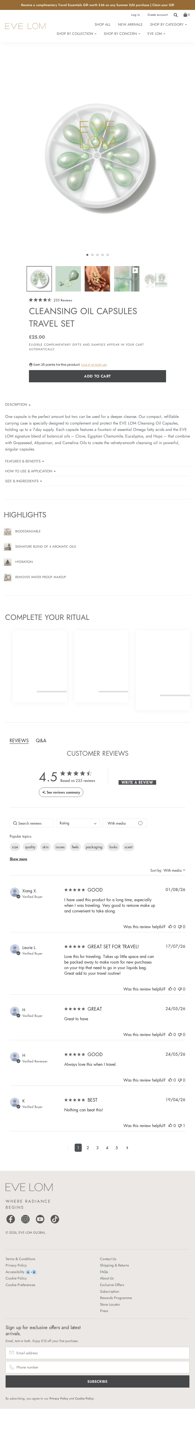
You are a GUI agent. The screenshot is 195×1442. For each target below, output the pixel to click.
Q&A (41, 740)
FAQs (104, 1271)
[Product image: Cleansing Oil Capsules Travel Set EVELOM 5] (156, 279)
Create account (158, 14)
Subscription (109, 1291)
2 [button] (88, 1147)
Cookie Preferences (20, 1284)
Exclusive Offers (112, 1284)
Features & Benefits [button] (23, 461)
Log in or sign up (94, 364)
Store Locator (110, 1304)
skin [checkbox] (45, 846)
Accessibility (15, 1271)
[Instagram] (25, 1223)
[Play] (97, 162)
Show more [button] (18, 859)
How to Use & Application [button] (28, 471)
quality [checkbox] (30, 846)
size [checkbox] (15, 846)
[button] (87, 255)
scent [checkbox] (128, 846)
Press (104, 1310)
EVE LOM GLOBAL (32, 1232)
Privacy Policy (16, 1265)
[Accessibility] (31, 1272)
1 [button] (78, 1147)
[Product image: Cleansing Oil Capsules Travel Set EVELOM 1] (39, 279)
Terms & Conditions (20, 1258)
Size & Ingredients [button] (22, 481)
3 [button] (97, 1147)
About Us (107, 1278)
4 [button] (107, 1147)
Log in (135, 14)
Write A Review (137, 782)
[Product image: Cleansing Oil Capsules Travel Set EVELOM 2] (68, 279)
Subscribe (97, 1381)
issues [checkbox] (60, 846)
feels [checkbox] (75, 846)
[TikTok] (55, 1223)
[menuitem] (168, 24)
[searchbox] (32, 823)
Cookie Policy (16, 1278)
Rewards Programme (116, 1297)
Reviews (19, 740)
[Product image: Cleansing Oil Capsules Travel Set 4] (126, 279)
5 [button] (117, 1147)
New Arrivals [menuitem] (130, 24)
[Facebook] (11, 1223)
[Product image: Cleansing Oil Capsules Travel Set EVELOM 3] (97, 279)
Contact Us (108, 1258)
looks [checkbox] (113, 846)
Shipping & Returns (114, 1265)
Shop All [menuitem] (102, 24)
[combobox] (78, 823)
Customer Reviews (97, 753)
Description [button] (16, 404)
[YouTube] (40, 1223)
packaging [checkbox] (94, 846)
